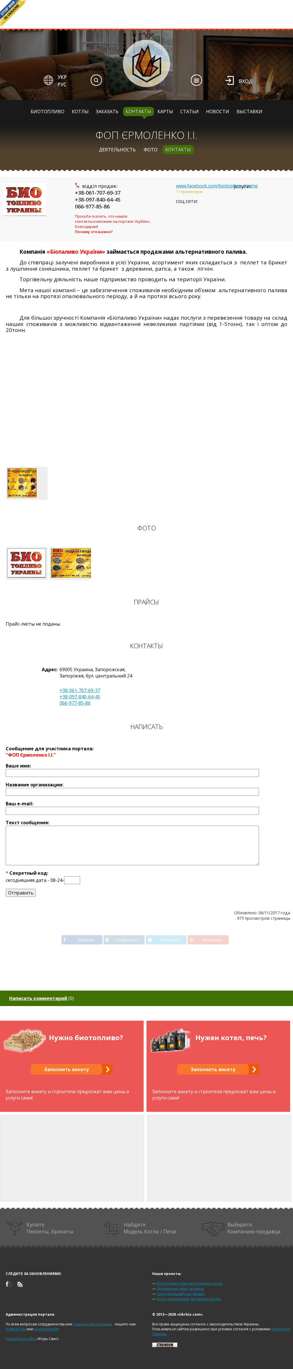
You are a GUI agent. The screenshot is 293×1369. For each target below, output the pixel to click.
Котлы (80, 111)
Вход (245, 81)
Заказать (107, 111)
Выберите (254, 1228)
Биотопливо (47, 111)
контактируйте (46, 1329)
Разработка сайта (21, 1338)
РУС (62, 84)
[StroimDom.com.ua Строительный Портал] (164, 1345)
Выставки (249, 111)
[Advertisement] (146, 411)
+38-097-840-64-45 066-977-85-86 (97, 203)
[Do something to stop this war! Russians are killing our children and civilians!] (13, 13)
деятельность (117, 150)
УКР (62, 76)
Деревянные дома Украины (180, 1288)
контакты (178, 150)
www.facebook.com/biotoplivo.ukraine (217, 186)
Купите (50, 1228)
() (41, 998)
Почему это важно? (94, 231)
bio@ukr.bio (16, 1329)
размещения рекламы (92, 1324)
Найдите (150, 1228)
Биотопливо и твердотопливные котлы (190, 1283)
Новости (217, 111)
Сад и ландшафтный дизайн (181, 1293)
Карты (165, 111)
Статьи (189, 111)
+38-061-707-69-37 (97, 192)
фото (150, 150)
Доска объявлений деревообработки (189, 1298)
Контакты (138, 111)
